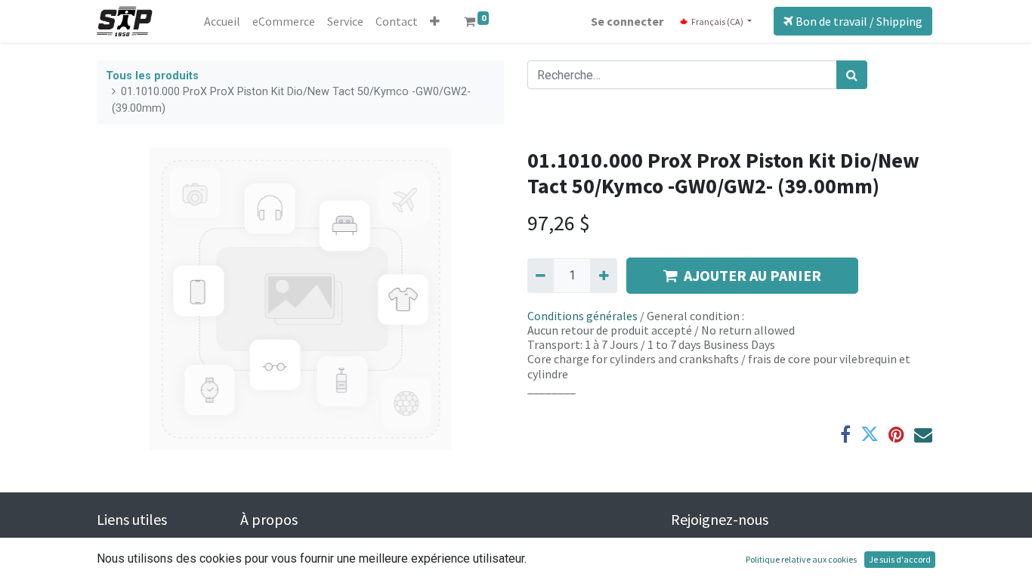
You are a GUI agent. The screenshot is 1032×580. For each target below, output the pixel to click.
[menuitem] (222, 21)
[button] (435, 21)
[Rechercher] (851, 74)
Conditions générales (582, 315)
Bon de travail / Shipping (857, 21)
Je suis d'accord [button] (900, 559)
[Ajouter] (603, 275)
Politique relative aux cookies (801, 559)
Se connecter (627, 21)
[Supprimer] (540, 275)
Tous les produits (152, 75)
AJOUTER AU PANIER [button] (752, 275)
